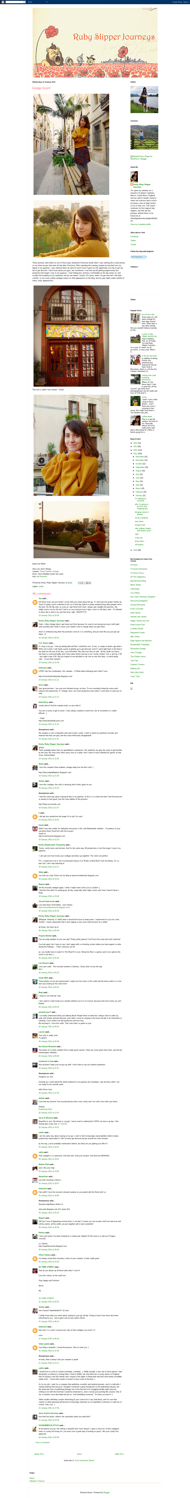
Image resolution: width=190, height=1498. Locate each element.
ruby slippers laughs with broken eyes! (143, 529)
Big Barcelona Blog (138, 581)
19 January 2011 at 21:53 (49, 788)
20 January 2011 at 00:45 (49, 911)
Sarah (41, 825)
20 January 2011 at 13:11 (49, 1113)
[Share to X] (84, 583)
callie (41, 1152)
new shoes (139, 521)
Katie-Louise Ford (137, 625)
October (139, 464)
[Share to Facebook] (87, 583)
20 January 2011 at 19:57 (49, 1183)
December (140, 457)
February (139, 492)
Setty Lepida (44, 1344)
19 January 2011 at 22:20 (49, 839)
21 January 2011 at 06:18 (49, 1339)
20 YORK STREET (46, 1267)
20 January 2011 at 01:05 (49, 958)
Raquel (42, 884)
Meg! (41, 992)
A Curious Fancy (137, 573)
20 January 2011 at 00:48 (49, 930)
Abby (41, 872)
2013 (135, 446)
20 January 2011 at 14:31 (49, 1127)
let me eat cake (148, 314)
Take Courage (136, 652)
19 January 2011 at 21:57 (49, 808)
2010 (135, 550)
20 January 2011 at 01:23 (49, 973)
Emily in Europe (136, 609)
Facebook (134, 237)
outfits (41, 586)
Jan (40, 598)
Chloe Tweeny (45, 1255)
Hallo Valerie (135, 613)
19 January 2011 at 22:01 (49, 820)
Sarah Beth (43, 978)
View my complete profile (140, 224)
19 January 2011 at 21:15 (49, 724)
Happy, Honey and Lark (139, 621)
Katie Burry (43, 702)
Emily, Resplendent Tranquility (52, 845)
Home (79, 1454)
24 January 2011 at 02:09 (49, 1437)
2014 (135, 443)
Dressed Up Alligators (139, 601)
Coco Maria (135, 593)
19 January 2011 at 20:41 (49, 638)
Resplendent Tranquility (139, 644)
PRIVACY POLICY (37, 1481)
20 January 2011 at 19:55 (49, 1171)
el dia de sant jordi (149, 356)
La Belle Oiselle (136, 629)
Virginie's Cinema (137, 664)
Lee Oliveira (44, 963)
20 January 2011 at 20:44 (49, 1227)
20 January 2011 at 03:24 (49, 1007)
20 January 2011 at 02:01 (49, 987)
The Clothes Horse (137, 656)
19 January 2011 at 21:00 (49, 662)
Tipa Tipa (134, 661)
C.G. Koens (43, 643)
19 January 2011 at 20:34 (49, 615)
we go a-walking (141, 518)
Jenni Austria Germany (48, 1413)
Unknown (43, 668)
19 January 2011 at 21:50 (49, 776)
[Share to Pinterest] (89, 583)
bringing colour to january (142, 513)
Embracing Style (45, 1109)
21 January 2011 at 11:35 (49, 1351)
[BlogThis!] (82, 583)
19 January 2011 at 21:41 (49, 739)
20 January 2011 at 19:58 (49, 1196)
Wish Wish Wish (137, 672)
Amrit (41, 685)
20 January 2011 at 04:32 (49, 1027)
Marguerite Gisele (137, 633)
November (140, 460)
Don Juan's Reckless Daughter (142, 597)
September (140, 467)
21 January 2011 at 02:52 (49, 1302)
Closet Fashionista (47, 901)
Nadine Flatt (44, 1164)
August (139, 471)
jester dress (139, 541)
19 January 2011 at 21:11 (49, 680)
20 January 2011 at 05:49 (49, 1056)
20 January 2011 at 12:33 (49, 1093)
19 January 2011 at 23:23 (49, 879)
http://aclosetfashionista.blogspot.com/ (54, 907)
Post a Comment (43, 1442)
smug (144, 397)
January (139, 495)
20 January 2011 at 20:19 (49, 1213)
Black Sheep (135, 585)
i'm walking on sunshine (140, 500)
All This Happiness (138, 577)
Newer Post (39, 1454)
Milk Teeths (135, 637)
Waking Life (135, 668)
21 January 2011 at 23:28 (49, 1420)
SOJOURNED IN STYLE (49, 1425)
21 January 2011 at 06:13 (49, 1321)
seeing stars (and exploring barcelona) (149, 377)
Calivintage (134, 589)
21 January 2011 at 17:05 (49, 1408)
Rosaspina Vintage (138, 649)
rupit (136, 534)
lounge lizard (140, 525)
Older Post (119, 1454)
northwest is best (46, 1061)
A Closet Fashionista (138, 569)
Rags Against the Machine (141, 641)
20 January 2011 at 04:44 (49, 1041)
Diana (41, 764)
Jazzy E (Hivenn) (46, 1118)
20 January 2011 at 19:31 (49, 1159)
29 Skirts (134, 565)
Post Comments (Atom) (84, 1460)
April (138, 485)
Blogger (106, 1492)
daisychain (43, 1176)
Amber (41, 781)
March (138, 488)
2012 (135, 450)
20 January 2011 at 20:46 (49, 1250)
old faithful (139, 545)
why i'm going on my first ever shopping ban (141, 506)
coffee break (147, 416)
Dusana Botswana (137, 605)
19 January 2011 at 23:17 (49, 867)
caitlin (41, 1132)
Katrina (42, 1233)
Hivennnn (43, 576)
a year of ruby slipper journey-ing (149, 335)
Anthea (42, 1098)
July (138, 474)
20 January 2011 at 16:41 (49, 1147)
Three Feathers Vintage (49, 571)
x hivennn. (63, 1124)
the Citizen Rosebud (47, 1046)
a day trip (138, 538)
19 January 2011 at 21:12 (49, 697)
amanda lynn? (45, 1012)
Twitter (133, 240)
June (138, 478)
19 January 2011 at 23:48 (49, 896)
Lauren (42, 1032)
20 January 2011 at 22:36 (49, 1262)
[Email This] (79, 583)
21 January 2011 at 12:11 (49, 1363)
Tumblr (133, 244)
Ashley (42, 1307)
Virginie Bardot (45, 936)
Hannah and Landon (138, 617)
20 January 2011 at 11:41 (49, 1068)
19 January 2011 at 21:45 (49, 759)
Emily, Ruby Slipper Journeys (51, 621)
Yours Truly (135, 676)
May (138, 481)
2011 (135, 454)
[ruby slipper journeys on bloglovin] (138, 259)
